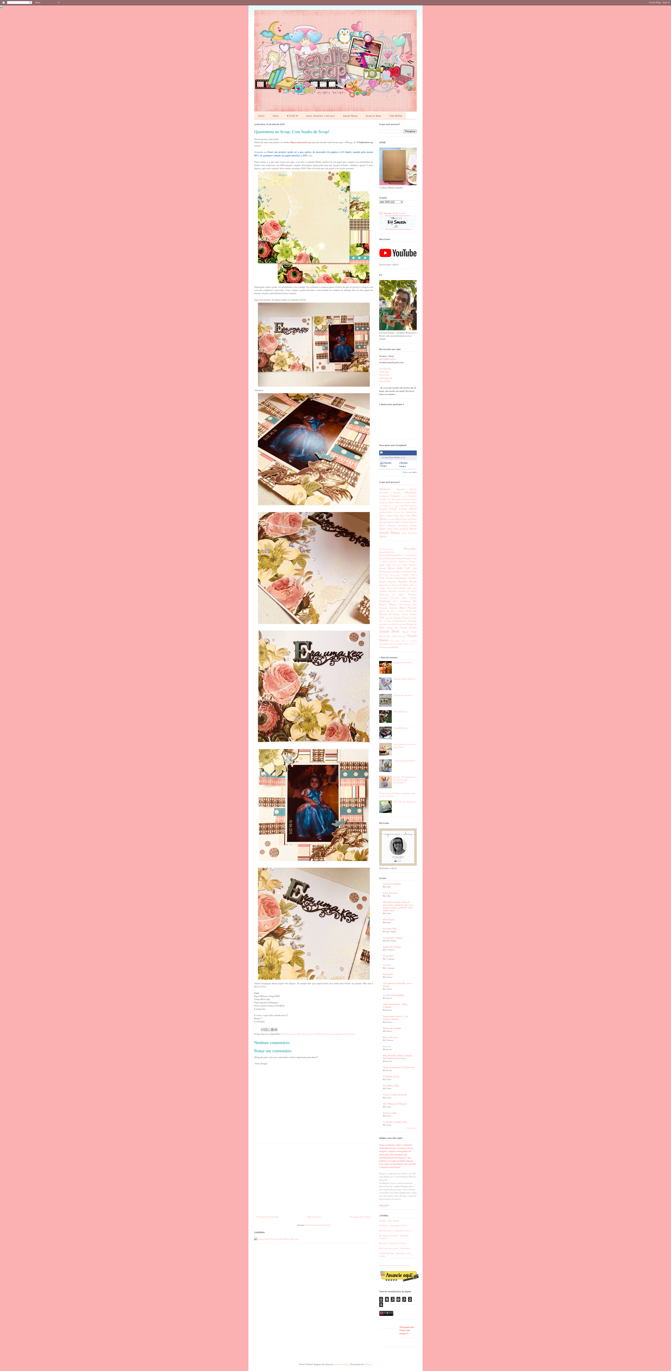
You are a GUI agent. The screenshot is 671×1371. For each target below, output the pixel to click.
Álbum (304, 1033)
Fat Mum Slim (390, 928)
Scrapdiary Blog (391, 1085)
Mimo (407, 515)
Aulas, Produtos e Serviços (320, 115)
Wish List (413, 644)
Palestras (388, 617)
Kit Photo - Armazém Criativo (393, 1225)
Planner (406, 617)
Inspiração (385, 601)
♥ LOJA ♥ (292, 115)
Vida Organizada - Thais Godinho (395, 1005)
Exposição (395, 598)
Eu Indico (398, 594)
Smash (413, 528)
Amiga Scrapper (404, 558)
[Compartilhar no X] (269, 1029)
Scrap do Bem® (397, 627)
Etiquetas (404, 505)
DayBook (383, 502)
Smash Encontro (399, 636)
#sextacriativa (411, 555)
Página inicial (314, 1216)
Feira (404, 597)
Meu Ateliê (404, 604)
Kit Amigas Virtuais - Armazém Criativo (394, 1237)
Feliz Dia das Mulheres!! (405, 801)
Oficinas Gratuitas (409, 614)
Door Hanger (394, 506)
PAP (381, 617)
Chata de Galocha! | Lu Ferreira (398, 1067)
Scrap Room (392, 624)
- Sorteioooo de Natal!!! (405, 760)
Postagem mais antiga (360, 1216)
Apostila (392, 561)
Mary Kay (399, 515)
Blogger (368, 1364)
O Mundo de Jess (391, 1076)
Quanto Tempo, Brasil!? (405, 678)
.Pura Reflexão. (401, 711)
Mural (399, 518)
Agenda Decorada (387, 558)
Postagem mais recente (267, 1216)
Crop (382, 578)
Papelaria (397, 617)
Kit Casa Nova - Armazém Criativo (395, 1230)
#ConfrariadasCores (386, 549)
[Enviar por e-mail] (262, 1029)
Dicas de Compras (396, 588)
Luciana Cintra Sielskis (391, 457)
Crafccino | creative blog (395, 1121)
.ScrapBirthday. (401, 727)
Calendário (412, 496)
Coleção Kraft (395, 575)
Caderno (395, 496)
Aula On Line (393, 564)
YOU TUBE (384, 381)
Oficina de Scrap (389, 614)
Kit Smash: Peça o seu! (392, 213)
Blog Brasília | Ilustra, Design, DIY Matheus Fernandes (398, 1057)
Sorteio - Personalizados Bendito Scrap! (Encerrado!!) (405, 779)
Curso (390, 578)
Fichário (413, 505)
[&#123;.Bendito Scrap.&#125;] (389, 466)
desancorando (390, 1112)
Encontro (392, 591)
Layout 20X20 (316, 1033)
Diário (391, 502)
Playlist (414, 617)
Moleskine (391, 519)
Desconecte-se (385, 585)
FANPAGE (384, 371)
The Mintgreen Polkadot (395, 1103)
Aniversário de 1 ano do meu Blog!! (405, 746)
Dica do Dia (397, 585)
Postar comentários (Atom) (317, 1225)
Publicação (412, 621)
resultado (393, 647)
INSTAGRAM (385, 378)
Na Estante (399, 611)
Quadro (390, 522)
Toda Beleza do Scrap (388, 644)
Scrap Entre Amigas (393, 937)
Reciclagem (403, 525)
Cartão (382, 499)
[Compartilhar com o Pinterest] (276, 1029)
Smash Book (389, 631)
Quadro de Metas (402, 522)
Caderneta (384, 496)
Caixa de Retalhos (393, 571)
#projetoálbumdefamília (390, 555)
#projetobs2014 (386, 552)
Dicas (406, 584)
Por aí (382, 621)
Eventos (412, 594)
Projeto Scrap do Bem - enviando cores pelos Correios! (397, 795)
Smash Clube (409, 631)
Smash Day (384, 636)
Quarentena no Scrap (345, 1033)
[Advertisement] (313, 1178)
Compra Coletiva (409, 574)
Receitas (392, 525)
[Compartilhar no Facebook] (272, 1029)
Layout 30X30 (408, 508)
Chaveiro (405, 499)
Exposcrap (383, 598)
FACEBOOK (385, 368)
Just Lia (387, 1046)
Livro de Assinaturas (405, 512)
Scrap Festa (392, 528)
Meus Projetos (408, 607)
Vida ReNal (395, 115)
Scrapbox (403, 528)
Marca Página (386, 515)
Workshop (412, 533)
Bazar (405, 565)
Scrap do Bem (373, 115)
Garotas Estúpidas (392, 883)
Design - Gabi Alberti (389, 1220)
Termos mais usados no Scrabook (403, 640)
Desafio (412, 578)
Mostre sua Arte (386, 611)
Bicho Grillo (395, 568)
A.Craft (386, 965)
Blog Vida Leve (390, 1037)
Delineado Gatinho (392, 1028)
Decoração (400, 578)
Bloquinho (411, 492)
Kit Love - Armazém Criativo (393, 1243)
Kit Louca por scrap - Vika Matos (394, 1248)
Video (400, 644)
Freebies (413, 598)
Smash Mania (350, 115)
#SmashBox (410, 548)
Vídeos (406, 644)
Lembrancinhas (385, 512)
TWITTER (384, 375)
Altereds (397, 492)
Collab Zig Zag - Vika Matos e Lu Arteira (395, 1255)
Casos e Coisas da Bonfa (395, 1094)
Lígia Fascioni (390, 892)
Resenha (382, 624)
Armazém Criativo (407, 561)
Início (261, 115)
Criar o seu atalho (410, 472)
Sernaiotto (388, 974)
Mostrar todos (412, 1128)
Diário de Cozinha (403, 502)
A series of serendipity (394, 995)
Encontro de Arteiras (407, 591)
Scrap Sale (402, 624)
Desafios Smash (407, 581)
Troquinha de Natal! (403, 662)
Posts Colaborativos (396, 620)
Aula (381, 564)
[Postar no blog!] (266, 1029)
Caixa (404, 496)
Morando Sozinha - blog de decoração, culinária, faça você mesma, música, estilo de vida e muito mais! (398, 906)
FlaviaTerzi (388, 919)
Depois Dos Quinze (392, 946)
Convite (413, 499)
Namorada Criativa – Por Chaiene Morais (395, 1017)
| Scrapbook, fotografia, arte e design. (397, 984)
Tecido (404, 533)
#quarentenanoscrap (290, 1033)
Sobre (276, 115)
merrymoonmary (341, 1364)
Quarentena (329, 1033)
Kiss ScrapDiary (402, 601)
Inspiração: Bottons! (403, 695)
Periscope (406, 519)
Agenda (400, 489)
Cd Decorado (394, 499)
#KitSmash (385, 489)
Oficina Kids (411, 611)
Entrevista (384, 594)
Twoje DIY (388, 955)
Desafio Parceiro (387, 581)
